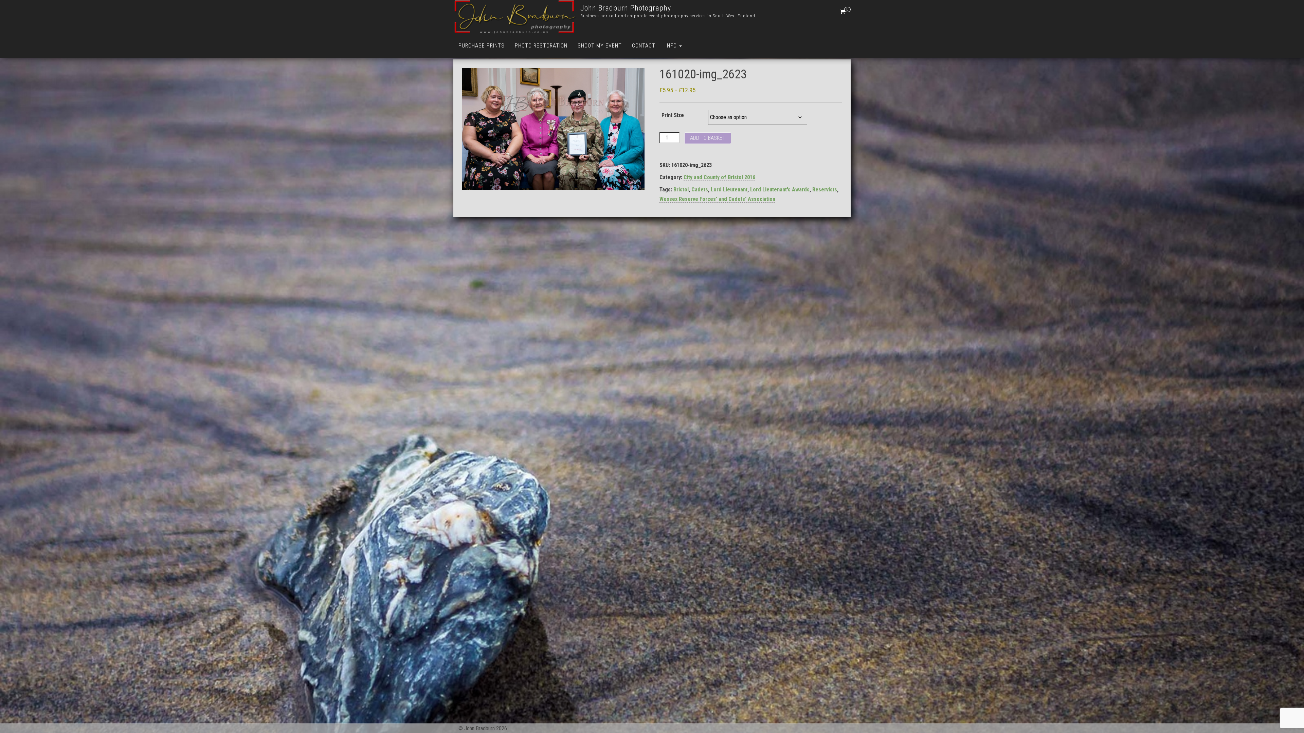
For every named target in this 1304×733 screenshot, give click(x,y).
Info (672, 45)
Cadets (699, 189)
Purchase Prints (481, 45)
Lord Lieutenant (729, 189)
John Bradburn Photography (625, 8)
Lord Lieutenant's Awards (780, 189)
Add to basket (707, 138)
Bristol (681, 189)
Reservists (824, 189)
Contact (643, 45)
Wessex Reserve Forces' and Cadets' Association (717, 199)
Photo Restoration (541, 45)
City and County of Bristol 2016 (719, 177)
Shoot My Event (600, 45)
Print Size (673, 115)
